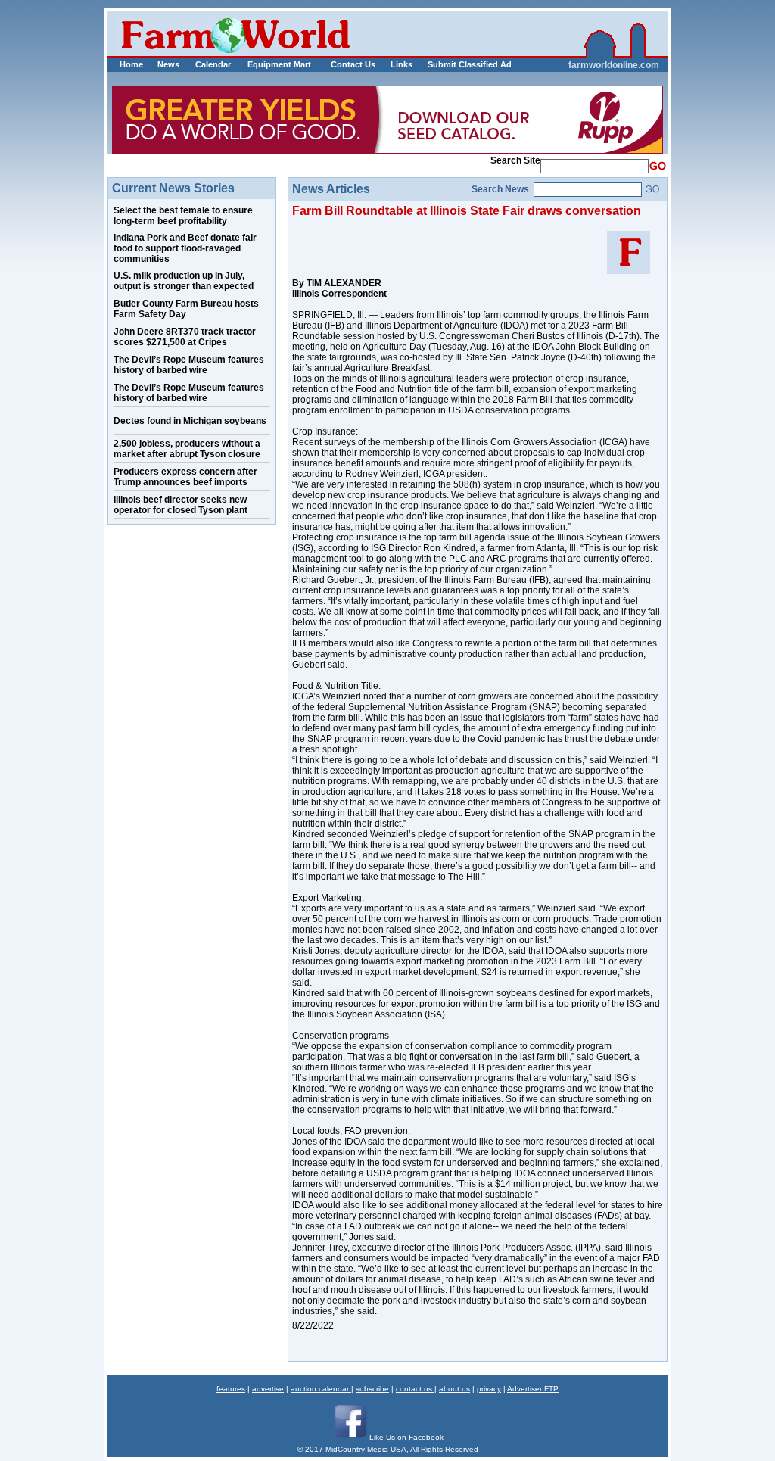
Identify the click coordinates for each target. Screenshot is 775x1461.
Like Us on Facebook (406, 1437)
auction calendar (321, 1389)
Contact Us (353, 64)
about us (454, 1389)
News (168, 64)
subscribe (372, 1389)
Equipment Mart (279, 64)
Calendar (213, 64)
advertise (268, 1389)
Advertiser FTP (533, 1389)
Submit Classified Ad (454, 64)
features (230, 1389)
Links (401, 64)
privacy (489, 1389)
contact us (415, 1389)
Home (131, 64)
